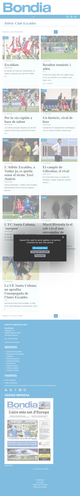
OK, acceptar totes (40, 248)
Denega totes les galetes (40, 252)
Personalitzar (40, 255)
